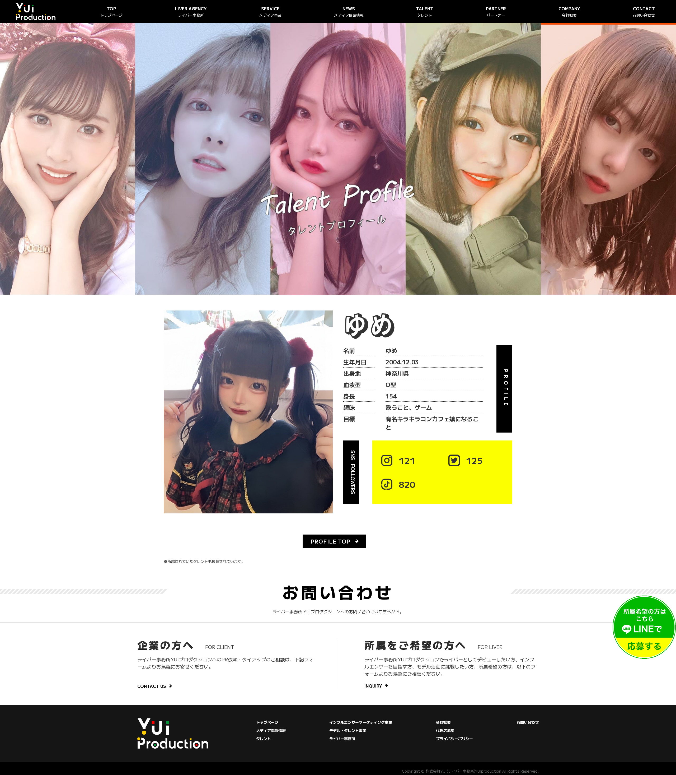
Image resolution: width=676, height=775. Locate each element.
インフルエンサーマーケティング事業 (360, 722)
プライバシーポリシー (454, 738)
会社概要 (443, 722)
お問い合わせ (528, 722)
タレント (263, 738)
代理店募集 (445, 730)
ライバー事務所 (342, 738)
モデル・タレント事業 (347, 730)
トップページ (267, 722)
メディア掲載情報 (271, 730)
